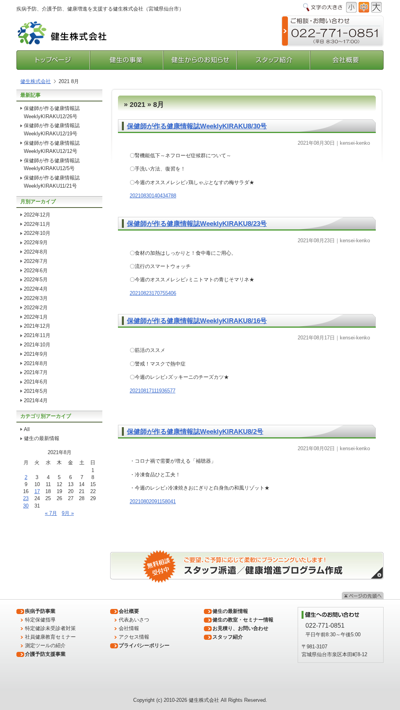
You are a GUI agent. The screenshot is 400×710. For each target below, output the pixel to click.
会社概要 (347, 60)
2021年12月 (37, 326)
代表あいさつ (134, 620)
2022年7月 (36, 261)
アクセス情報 (134, 637)
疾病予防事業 (40, 611)
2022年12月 (37, 215)
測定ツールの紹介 (45, 645)
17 (37, 491)
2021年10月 (37, 345)
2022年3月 (36, 298)
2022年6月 (36, 270)
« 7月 (51, 513)
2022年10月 (37, 233)
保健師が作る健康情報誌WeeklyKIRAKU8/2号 (195, 431)
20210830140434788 (153, 196)
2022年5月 (36, 279)
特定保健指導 (40, 620)
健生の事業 (127, 60)
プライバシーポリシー (144, 645)
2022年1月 (36, 317)
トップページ (53, 60)
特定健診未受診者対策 (50, 628)
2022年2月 (36, 308)
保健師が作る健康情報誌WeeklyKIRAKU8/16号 (197, 321)
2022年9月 (36, 242)
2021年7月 (36, 372)
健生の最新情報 (41, 438)
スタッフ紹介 (273, 60)
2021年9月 (36, 354)
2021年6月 (36, 382)
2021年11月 (37, 335)
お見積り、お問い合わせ (240, 628)
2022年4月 (36, 289)
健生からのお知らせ (200, 60)
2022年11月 (37, 224)
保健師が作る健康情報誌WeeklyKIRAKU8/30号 (197, 126)
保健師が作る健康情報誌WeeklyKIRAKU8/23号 (197, 223)
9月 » (68, 513)
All (27, 429)
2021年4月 (36, 400)
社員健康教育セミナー (50, 637)
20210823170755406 (153, 293)
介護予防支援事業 (45, 654)
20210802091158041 (153, 501)
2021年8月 (36, 363)
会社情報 (129, 628)
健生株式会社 (35, 81)
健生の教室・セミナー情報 (242, 620)
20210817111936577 (152, 391)
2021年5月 (36, 391)
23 (26, 498)
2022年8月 (36, 252)
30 (26, 506)
